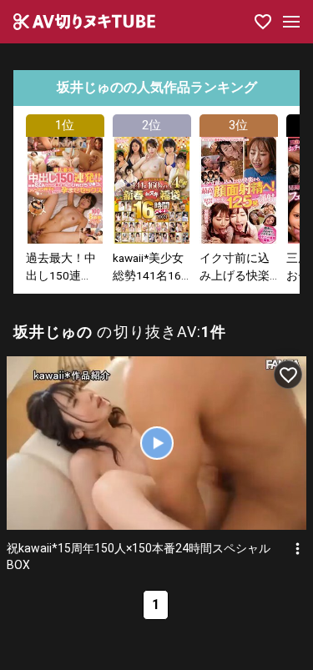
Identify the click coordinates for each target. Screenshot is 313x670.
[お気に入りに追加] (288, 374)
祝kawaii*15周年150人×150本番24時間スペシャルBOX (138, 557)
